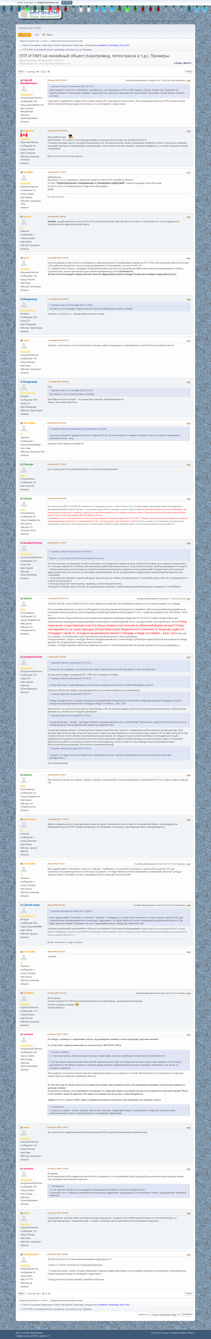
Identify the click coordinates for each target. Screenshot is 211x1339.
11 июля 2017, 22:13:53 (56, 657)
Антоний (29, 863)
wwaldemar (103, 45)
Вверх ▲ (191, 1333)
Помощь (164, 1333)
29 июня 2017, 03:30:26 (56, 498)
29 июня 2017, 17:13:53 (56, 543)
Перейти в (143, 1314)
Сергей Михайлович (28, 81)
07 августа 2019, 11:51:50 (57, 1168)
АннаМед (29, 423)
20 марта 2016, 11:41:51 (57, 80)
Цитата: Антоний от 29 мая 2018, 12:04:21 (72, 911)
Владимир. (30, 299)
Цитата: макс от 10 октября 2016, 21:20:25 (72, 305)
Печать (189, 72)
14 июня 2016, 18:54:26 (56, 216)
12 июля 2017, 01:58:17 (56, 775)
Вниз (21, 72)
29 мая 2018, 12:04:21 (56, 864)
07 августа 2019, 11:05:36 (57, 1034)
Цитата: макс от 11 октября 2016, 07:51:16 (72, 390)
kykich (27, 216)
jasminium (30, 819)
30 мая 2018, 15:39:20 (56, 951)
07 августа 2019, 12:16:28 (57, 1213)
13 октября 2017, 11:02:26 (57, 819)
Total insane (30, 1254)
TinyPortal (155, 1333)
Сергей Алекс (31, 905)
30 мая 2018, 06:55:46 (56, 905)
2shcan (27, 498)
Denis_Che (124, 45)
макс (26, 258)
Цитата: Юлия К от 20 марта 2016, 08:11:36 (72, 86)
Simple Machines (36, 1333)
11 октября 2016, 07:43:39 (57, 299)
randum (28, 1034)
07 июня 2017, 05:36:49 (56, 423)
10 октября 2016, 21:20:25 (57, 258)
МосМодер (114, 45)
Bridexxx (28, 993)
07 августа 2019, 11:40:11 (57, 1127)
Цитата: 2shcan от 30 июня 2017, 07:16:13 (71, 662)
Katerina (28, 130)
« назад (178, 63)
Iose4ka (28, 172)
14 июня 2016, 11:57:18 (56, 172)
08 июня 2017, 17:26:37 (56, 464)
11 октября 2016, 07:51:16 (57, 340)
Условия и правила (178, 1333)
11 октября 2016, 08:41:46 (57, 381)
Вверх (21, 1293)
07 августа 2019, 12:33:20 (57, 1254)
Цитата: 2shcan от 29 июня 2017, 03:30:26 (71, 551)
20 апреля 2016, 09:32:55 (57, 130)
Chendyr (28, 464)
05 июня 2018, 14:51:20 (56, 993)
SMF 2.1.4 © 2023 (22, 1333)
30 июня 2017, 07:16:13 (59, 598)
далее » (187, 63)
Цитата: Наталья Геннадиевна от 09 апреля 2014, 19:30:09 (79, 429)
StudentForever (32, 543)
